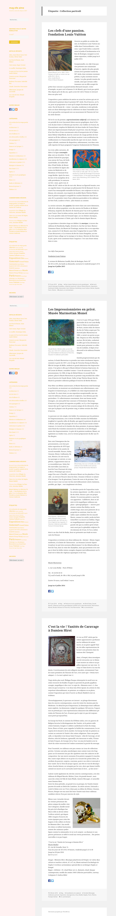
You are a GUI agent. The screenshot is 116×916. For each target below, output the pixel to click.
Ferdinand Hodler (53, 288)
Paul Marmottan (75, 607)
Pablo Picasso (25, 273)
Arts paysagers (13, 140)
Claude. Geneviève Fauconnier (18, 86)
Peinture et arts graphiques (17, 175)
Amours (17, 247)
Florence (26, 258)
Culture (17, 255)
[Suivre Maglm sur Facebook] (10, 109)
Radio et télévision (14, 183)
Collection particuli (70, 286)
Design (11, 149)
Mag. (60, 284)
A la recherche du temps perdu (18, 122)
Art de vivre (12, 130)
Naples (85, 895)
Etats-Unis (22, 255)
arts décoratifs (20, 249)
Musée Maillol (53, 845)
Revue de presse (14, 186)
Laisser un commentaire (66, 290)
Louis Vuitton (86, 288)
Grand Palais (24, 262)
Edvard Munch (86, 286)
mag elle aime (16, 7)
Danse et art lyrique (15, 146)
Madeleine (17, 268)
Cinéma (11, 143)
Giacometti (62, 288)
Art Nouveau (12, 249)
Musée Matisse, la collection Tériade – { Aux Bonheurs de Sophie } (18, 227)
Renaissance (21, 278)
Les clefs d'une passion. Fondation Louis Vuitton (67, 32)
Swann (11, 282)
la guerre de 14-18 (14, 266)
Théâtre (11, 189)
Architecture (13, 127)
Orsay (20, 273)
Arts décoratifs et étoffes (16, 137)
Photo (11, 180)
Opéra (11, 172)
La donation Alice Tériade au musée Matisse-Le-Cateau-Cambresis (18, 231)
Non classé (12, 168)
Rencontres (12, 280)
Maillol (81, 895)
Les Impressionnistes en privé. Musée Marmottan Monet (72, 311)
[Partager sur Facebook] (49, 272)
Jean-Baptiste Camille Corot (73, 605)
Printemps (12, 278)
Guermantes (13, 264)
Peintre (18, 276)
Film (22, 258)
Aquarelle (21, 247)
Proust (16, 278)
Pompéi (50, 897)
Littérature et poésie (15, 162)
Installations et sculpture (16, 159)
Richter (55, 897)
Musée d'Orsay (13, 273)
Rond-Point (22, 280)
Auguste (25, 249)
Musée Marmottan (54, 563)
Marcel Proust (14, 270)
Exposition (12, 153)
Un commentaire (88, 607)
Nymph (97, 288)
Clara (10, 215)
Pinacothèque (24, 276)
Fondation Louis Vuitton (57, 256)
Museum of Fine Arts (63, 607)
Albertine (12, 247)
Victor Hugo (22, 282)
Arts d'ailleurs (13, 134)
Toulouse (16, 282)
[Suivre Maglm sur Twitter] (13, 109)
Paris (12, 275)
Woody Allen (19, 284)
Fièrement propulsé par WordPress (59, 912)
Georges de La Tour (72, 895)
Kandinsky (78, 288)
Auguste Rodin (12, 251)
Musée (25, 270)
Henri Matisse (20, 264)
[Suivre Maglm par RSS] (16, 109)
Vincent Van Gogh (12, 284)
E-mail (11, 34)
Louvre (11, 268)
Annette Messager (89, 893)
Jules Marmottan (86, 605)
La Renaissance (23, 266)
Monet (20, 270)
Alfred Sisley (87, 603)
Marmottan (95, 605)
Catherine (21, 251)
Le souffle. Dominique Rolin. (17, 68)
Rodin (17, 280)
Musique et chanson (15, 165)
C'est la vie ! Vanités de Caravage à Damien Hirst (73, 628)
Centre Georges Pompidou (17, 253)
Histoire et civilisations (16, 156)
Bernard (17, 251)
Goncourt (14, 261)
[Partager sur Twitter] (52, 272)
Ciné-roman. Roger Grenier (17, 65)
